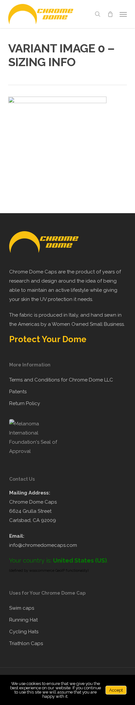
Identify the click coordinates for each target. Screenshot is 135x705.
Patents (18, 392)
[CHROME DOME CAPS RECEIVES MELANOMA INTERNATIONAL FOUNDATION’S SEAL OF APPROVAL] (37, 451)
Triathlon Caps (26, 643)
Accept (116, 690)
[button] (123, 14)
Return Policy (24, 403)
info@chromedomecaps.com (43, 545)
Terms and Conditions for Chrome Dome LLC (61, 380)
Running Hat (23, 620)
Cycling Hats (23, 632)
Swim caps (21, 608)
